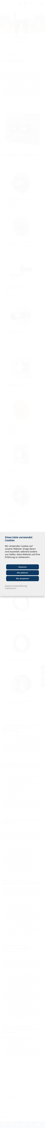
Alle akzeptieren (22, 578)
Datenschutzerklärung (16, 585)
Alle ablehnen (22, 573)
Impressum (10, 588)
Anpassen (22, 567)
